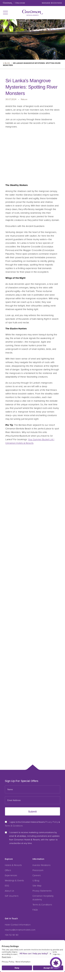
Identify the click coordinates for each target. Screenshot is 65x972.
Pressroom (37, 870)
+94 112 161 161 (11, 934)
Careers (36, 875)
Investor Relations (41, 865)
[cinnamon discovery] (14, 3)
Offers (8, 870)
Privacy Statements (42, 890)
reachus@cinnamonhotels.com (20, 929)
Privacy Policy (51, 821)
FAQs (35, 909)
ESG (7, 885)
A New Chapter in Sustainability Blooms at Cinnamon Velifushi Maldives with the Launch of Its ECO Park (31, 739)
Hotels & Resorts (13, 865)
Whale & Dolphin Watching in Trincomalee (29, 562)
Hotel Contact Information (18, 924)
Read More (12, 571)
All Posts (32, 488)
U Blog (35, 880)
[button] (5, 12)
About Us (9, 890)
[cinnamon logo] (32, 13)
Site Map (36, 885)
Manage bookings (52, 3)
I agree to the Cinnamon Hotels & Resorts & (32, 823)
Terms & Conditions (42, 904)
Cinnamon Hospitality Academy (43, 897)
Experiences (11, 875)
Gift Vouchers (11, 895)
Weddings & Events (14, 880)
